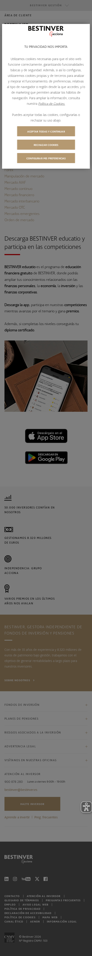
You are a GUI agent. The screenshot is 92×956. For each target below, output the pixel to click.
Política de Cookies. (51, 103)
